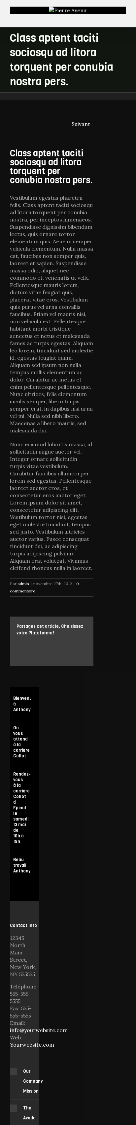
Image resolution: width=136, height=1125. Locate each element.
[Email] (29, 651)
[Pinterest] (40, 643)
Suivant (81, 124)
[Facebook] (18, 643)
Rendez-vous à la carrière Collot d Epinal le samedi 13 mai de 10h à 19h (22, 807)
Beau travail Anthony (21, 865)
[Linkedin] (71, 643)
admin (23, 583)
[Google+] (61, 643)
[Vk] (18, 651)
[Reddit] (82, 643)
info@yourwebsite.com (39, 1030)
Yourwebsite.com (32, 1044)
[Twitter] (29, 643)
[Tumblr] (50, 643)
